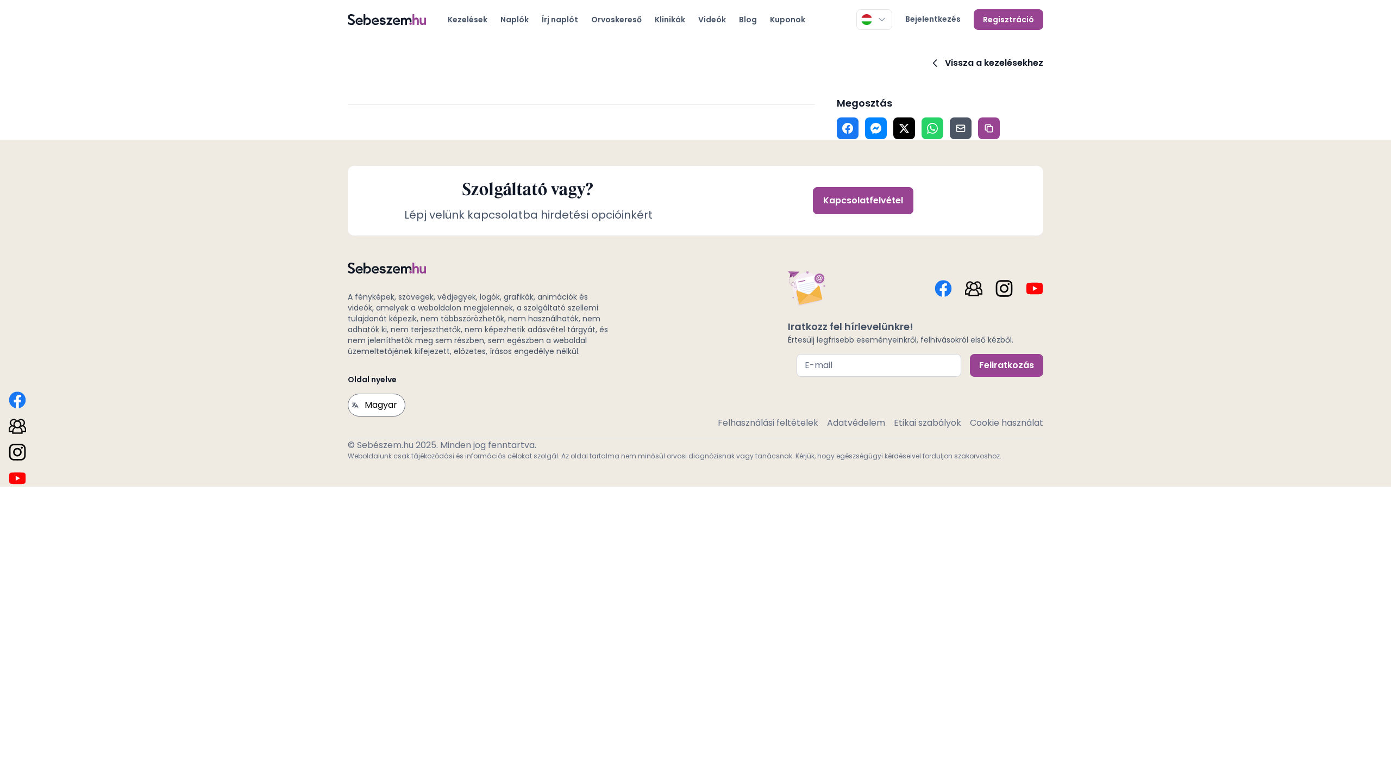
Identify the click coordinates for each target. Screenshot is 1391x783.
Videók (712, 19)
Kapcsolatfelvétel (863, 200)
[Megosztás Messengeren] (876, 128)
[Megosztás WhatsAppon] (932, 128)
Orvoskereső (616, 19)
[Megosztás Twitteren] (904, 128)
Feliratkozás (1006, 365)
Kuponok (787, 19)
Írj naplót (560, 19)
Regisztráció (1008, 19)
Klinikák (670, 19)
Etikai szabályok (927, 423)
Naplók (514, 19)
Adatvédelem (856, 423)
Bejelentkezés (933, 19)
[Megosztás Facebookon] (848, 128)
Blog (748, 19)
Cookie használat (1006, 423)
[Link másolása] (989, 128)
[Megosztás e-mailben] (961, 128)
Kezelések (467, 19)
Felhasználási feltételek (768, 423)
